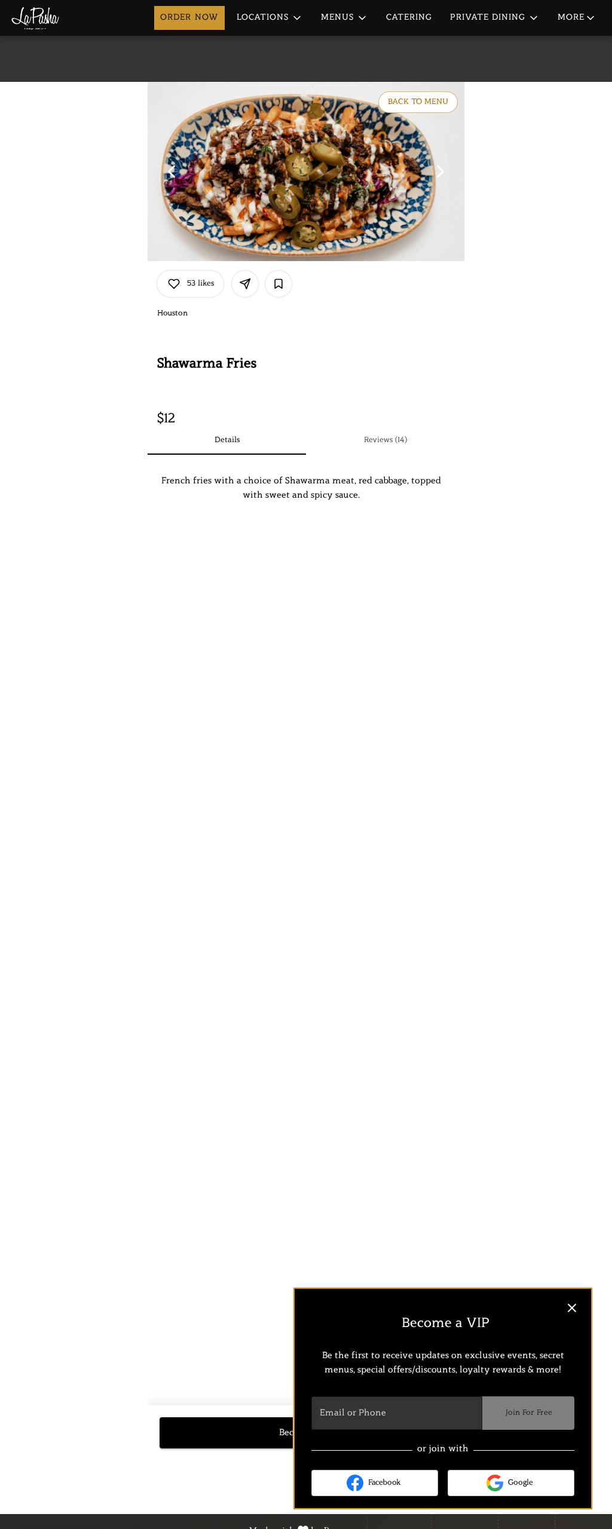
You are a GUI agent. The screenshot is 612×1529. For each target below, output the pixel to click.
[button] (270, 18)
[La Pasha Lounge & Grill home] (63, 18)
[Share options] (245, 284)
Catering (409, 17)
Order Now (189, 17)
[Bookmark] (278, 284)
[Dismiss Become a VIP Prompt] (572, 1308)
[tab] (227, 440)
